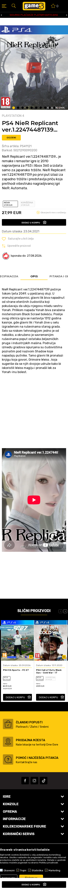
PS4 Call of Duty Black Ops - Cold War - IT (49, 671)
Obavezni (9, 870)
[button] (13, 5)
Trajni (23, 870)
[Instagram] (34, 780)
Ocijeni (11, 137)
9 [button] (50, 107)
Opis (34, 276)
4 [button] (27, 107)
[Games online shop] (34, 6)
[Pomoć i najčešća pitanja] (8, 759)
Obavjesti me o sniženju (53, 212)
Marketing (54, 870)
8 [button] (45, 107)
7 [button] (41, 107)
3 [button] (23, 107)
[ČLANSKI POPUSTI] (8, 724)
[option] (34, 67)
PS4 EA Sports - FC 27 (16, 670)
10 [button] (54, 107)
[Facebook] (25, 780)
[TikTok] (43, 780)
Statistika (37, 870)
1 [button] (13, 107)
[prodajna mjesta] (8, 742)
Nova (8, 203)
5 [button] (32, 107)
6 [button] (36, 107)
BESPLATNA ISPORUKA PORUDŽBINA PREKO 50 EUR (35, 15)
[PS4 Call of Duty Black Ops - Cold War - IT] (50, 640)
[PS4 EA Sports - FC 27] (17, 640)
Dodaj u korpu (31, 222)
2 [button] (18, 107)
